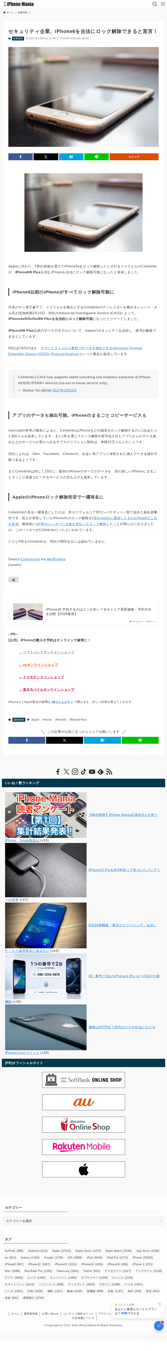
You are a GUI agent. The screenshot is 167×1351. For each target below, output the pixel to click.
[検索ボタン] (155, 4)
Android (38, 1250)
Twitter (91, 1270)
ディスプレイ (81, 1284)
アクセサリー (118, 1270)
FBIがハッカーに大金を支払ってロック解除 (72, 524)
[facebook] (58, 771)
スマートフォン (19, 1284)
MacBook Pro (38, 1270)
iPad (94, 1257)
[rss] (109, 771)
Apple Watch (118, 1250)
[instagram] (75, 771)
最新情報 (18, 38)
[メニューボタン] (163, 4)
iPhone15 (118, 1264)
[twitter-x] (66, 771)
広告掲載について (83, 1317)
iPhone (47, 719)
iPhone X (143, 1264)
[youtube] (92, 771)
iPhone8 (14, 1264)
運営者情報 (31, 1313)
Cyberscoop (30, 559)
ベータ (14, 1291)
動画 (74, 1291)
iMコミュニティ (62, 701)
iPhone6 (60, 719)
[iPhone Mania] (18, 4)
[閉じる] (159, 1303)
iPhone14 (92, 1264)
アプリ (14, 1277)
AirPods (14, 1250)
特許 (134, 1291)
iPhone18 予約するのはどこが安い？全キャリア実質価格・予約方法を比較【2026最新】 (98, 612)
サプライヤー (94, 1277)
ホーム (15, 1313)
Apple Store (88, 1250)
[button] (20, 156)
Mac (12, 1270)
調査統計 (33, 1297)
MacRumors (56, 559)
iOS (75, 1257)
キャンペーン (63, 1277)
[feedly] (100, 771)
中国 (35, 1291)
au (10, 1257)
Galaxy (30, 1257)
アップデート (149, 1270)
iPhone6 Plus (78, 719)
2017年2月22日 (65, 390)
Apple (35, 719)
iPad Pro (117, 1257)
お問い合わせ (50, 1313)
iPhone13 (66, 1264)
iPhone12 (39, 1264)
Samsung (68, 1270)
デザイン (109, 1284)
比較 (115, 1291)
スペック (122, 1277)
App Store (147, 1250)
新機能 (95, 1291)
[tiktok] (83, 771)
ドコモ (134, 1284)
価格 (55, 1291)
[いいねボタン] (13, 580)
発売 (152, 1291)
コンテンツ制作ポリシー (78, 1313)
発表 (11, 1297)
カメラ (36, 1277)
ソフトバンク (51, 1284)
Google (53, 1257)
